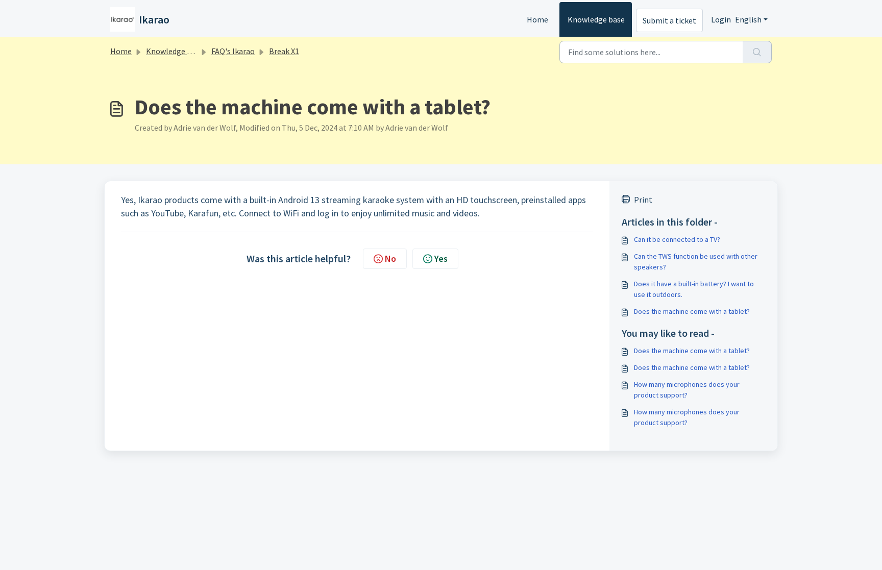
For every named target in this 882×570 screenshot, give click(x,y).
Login (721, 19)
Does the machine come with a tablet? (692, 311)
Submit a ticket (669, 20)
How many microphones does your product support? (687, 390)
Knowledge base (596, 19)
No (390, 258)
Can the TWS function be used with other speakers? (695, 261)
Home (537, 19)
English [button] (748, 19)
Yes (441, 258)
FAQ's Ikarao (233, 51)
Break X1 (284, 51)
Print (643, 199)
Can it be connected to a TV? (677, 239)
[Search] (757, 52)
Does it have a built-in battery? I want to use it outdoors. (694, 289)
